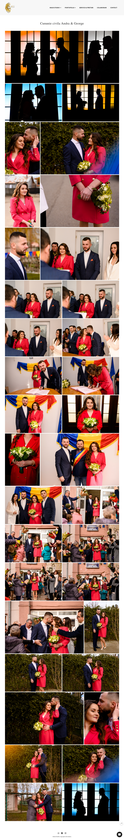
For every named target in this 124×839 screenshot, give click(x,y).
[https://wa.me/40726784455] (58, 833)
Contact (113, 8)
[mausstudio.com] (10, 7)
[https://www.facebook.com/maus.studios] (62, 833)
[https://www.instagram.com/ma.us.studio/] (65, 833)
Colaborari (102, 8)
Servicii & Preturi (86, 8)
